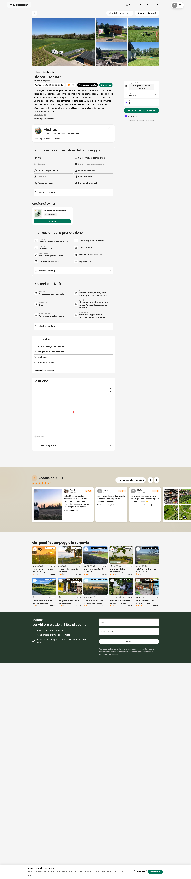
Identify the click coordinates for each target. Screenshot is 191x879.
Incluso (53, 221)
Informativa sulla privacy (108, 654)
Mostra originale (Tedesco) (44, 119)
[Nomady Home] (19, 4)
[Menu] (177, 5)
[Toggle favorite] (35, 549)
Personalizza (127, 872)
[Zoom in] (110, 388)
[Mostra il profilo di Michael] (110, 129)
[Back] (34, 13)
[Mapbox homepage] (39, 436)
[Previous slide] (150, 480)
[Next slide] (156, 480)
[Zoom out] (110, 391)
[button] (141, 86)
